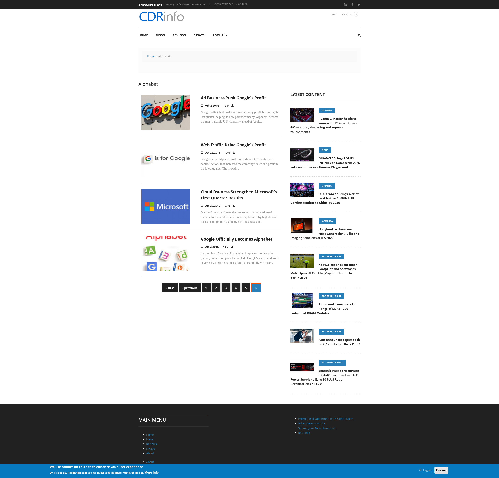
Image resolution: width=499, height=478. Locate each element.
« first (169, 288)
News (160, 35)
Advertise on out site (311, 423)
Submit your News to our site (317, 428)
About (217, 35)
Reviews (179, 35)
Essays (199, 35)
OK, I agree (425, 470)
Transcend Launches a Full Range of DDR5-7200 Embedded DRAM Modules (323, 308)
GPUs (325, 150)
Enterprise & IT (331, 256)
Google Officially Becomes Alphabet (236, 239)
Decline (441, 470)
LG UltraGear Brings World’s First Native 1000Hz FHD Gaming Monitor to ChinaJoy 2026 (324, 198)
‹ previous (189, 288)
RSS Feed (304, 433)
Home (333, 14)
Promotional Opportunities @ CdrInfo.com (325, 418)
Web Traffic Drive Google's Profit (233, 145)
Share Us (346, 14)
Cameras (327, 221)
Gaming (327, 110)
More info (151, 472)
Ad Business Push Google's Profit (233, 98)
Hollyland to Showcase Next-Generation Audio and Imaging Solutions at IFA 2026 (324, 233)
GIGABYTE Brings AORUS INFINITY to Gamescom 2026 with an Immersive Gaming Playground (325, 162)
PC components (332, 362)
